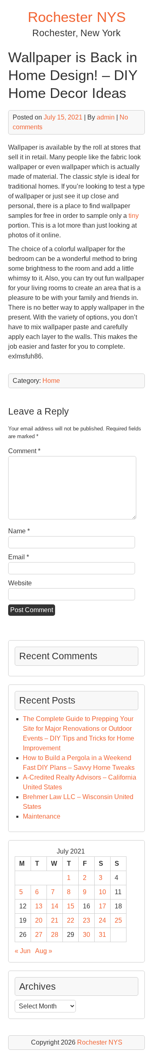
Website (20, 583)
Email (18, 557)
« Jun (23, 950)
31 (102, 934)
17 (102, 906)
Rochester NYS (77, 17)
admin (106, 117)
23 (86, 920)
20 (38, 920)
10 (102, 892)
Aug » (43, 950)
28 (54, 934)
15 (70, 906)
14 (54, 906)
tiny (134, 215)
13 (38, 906)
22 (70, 920)
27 (38, 934)
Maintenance (41, 816)
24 (102, 920)
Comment (24, 451)
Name (19, 531)
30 (86, 934)
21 (54, 920)
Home (51, 380)
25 (118, 920)
